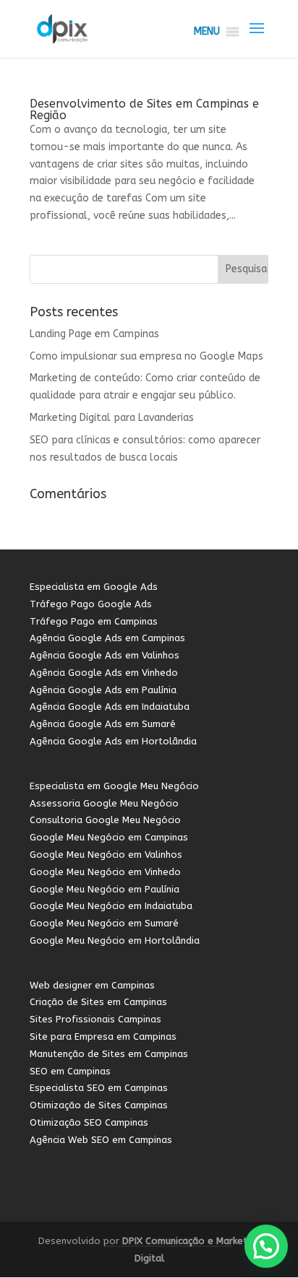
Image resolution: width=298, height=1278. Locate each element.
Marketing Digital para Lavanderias (112, 418)
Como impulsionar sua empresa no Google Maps (146, 356)
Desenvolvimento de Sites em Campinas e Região (144, 109)
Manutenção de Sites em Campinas (109, 1053)
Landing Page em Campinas (94, 334)
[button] (207, 31)
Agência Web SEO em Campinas (101, 1139)
